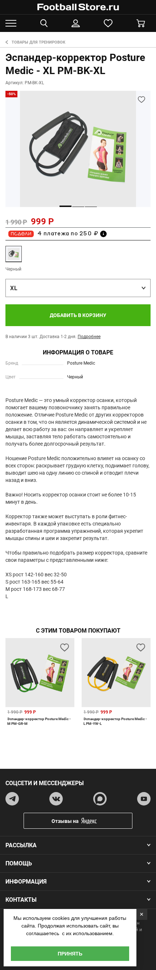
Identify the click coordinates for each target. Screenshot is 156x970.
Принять (70, 954)
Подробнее (89, 336)
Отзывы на (65, 821)
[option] (78, 149)
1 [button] (65, 206)
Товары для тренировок (38, 42)
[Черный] (14, 254)
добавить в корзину (78, 315)
